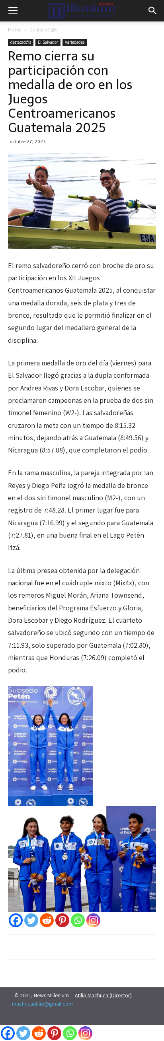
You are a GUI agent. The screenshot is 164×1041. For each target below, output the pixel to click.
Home (15, 29)
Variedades (74, 42)
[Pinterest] (62, 920)
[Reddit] (47, 920)
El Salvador (48, 42)
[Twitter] (31, 920)
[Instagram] (93, 920)
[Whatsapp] (78, 920)
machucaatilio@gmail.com (42, 1003)
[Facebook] (16, 920)
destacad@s (43, 29)
